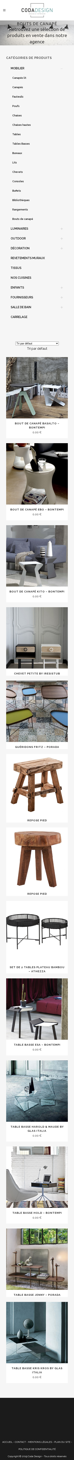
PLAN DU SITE (62, 1442)
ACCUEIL (7, 1442)
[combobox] (37, 349)
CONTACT (20, 1442)
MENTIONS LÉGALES (40, 1442)
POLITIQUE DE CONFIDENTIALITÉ (37, 1449)
